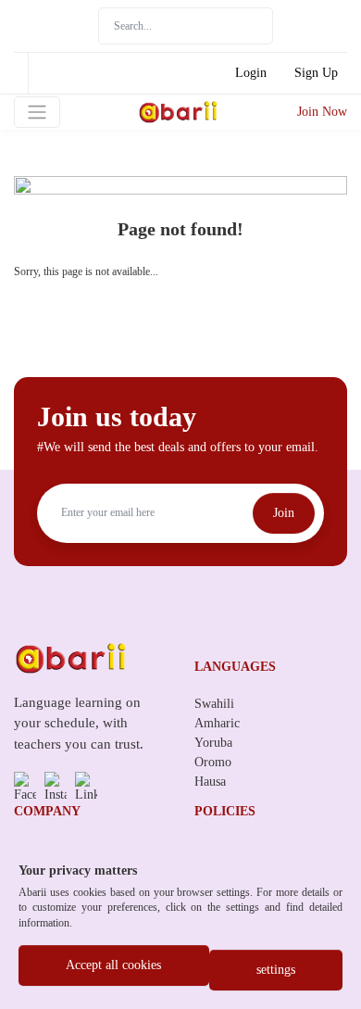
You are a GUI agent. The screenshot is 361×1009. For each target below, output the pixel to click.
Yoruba (213, 743)
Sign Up (316, 73)
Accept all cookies (113, 965)
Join (283, 513)
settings (275, 970)
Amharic (217, 723)
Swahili (214, 704)
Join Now (322, 112)
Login (251, 73)
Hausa (210, 781)
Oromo (212, 762)
